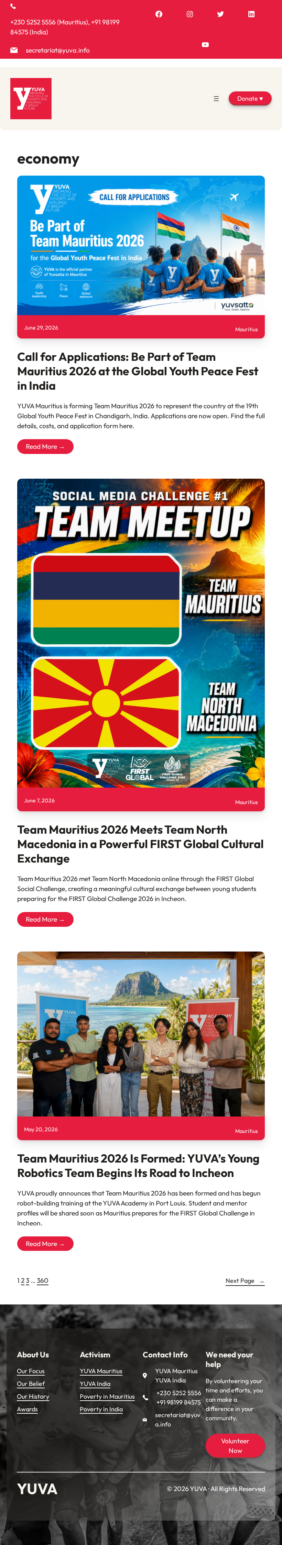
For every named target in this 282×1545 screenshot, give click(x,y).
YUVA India (95, 1384)
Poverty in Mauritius (107, 1396)
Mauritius (246, 329)
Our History (33, 1396)
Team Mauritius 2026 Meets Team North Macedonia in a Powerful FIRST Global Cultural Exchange (140, 844)
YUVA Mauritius (101, 1371)
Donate (250, 98)
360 (42, 1280)
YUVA (37, 1488)
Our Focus (31, 1371)
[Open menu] (216, 99)
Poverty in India (101, 1409)
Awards (27, 1409)
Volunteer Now (235, 1446)
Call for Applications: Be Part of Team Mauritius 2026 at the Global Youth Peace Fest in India (137, 371)
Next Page (245, 1281)
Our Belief (31, 1384)
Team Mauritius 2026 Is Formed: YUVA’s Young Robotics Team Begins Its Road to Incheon (138, 1165)
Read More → (45, 446)
